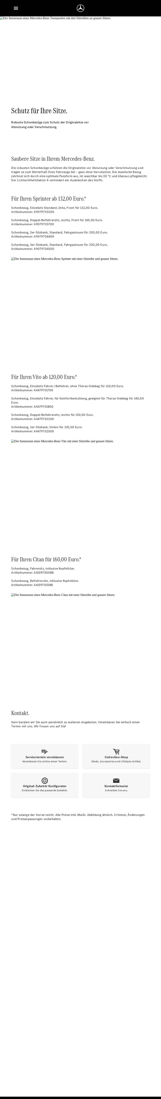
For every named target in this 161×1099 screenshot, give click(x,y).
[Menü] (16, 8)
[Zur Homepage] (80, 8)
